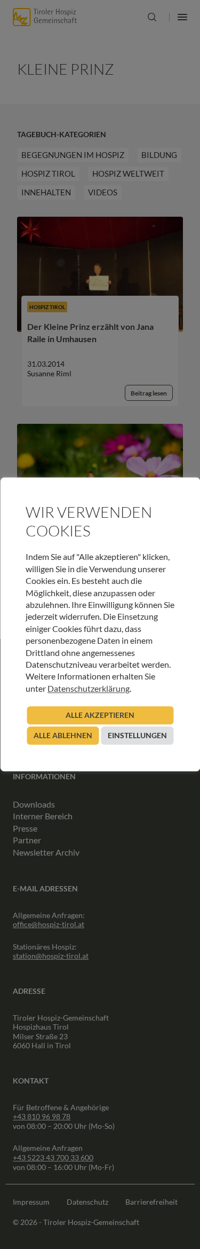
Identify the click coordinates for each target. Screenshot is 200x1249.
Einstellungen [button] (137, 735)
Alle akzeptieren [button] (100, 715)
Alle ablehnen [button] (63, 735)
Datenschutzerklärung (88, 688)
